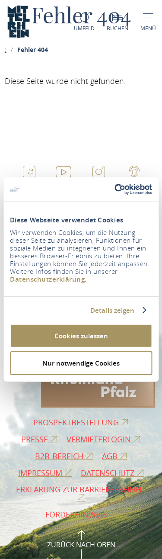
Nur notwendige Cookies (81, 362)
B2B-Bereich (60, 456)
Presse (35, 439)
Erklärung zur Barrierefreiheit (81, 489)
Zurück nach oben (81, 544)
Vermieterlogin (100, 439)
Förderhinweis (77, 514)
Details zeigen (112, 310)
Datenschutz (109, 473)
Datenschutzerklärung (47, 279)
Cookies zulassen (81, 336)
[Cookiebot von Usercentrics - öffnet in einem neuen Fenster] (115, 189)
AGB (111, 456)
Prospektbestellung (77, 422)
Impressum (41, 473)
